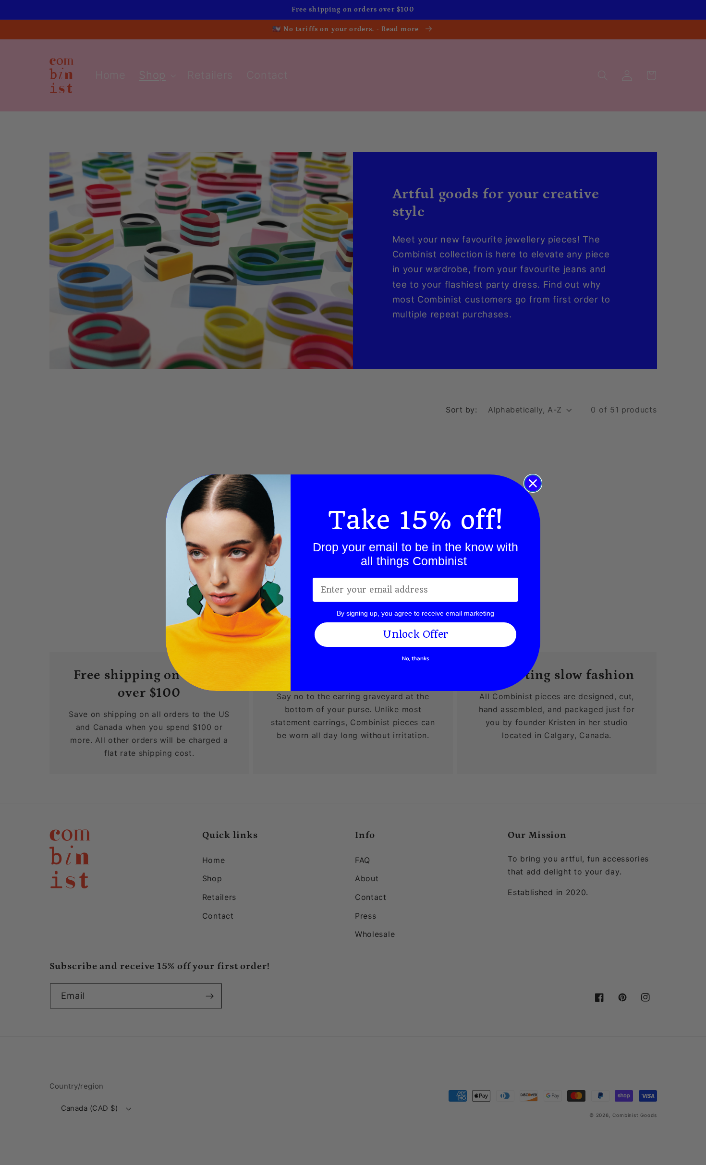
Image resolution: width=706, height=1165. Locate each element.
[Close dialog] (532, 483)
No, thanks (415, 658)
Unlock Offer (415, 634)
